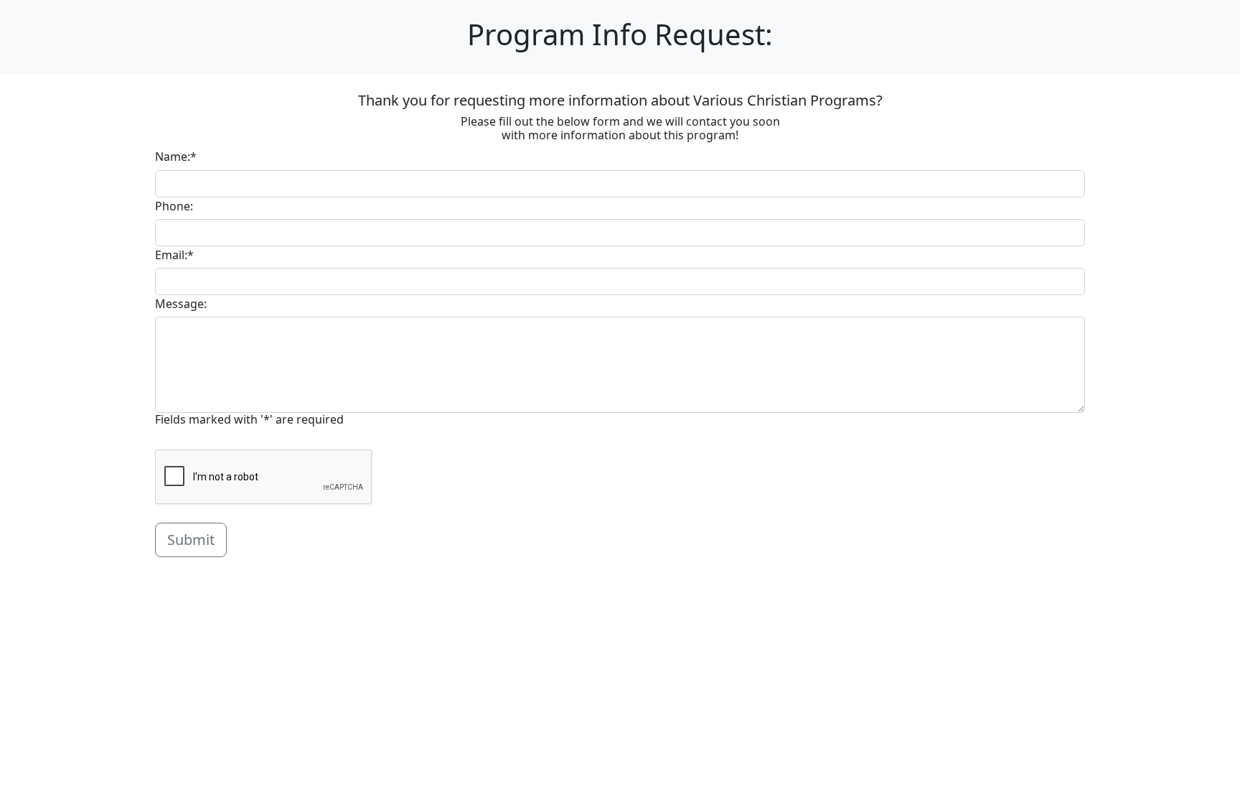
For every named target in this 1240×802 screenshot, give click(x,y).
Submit (191, 539)
